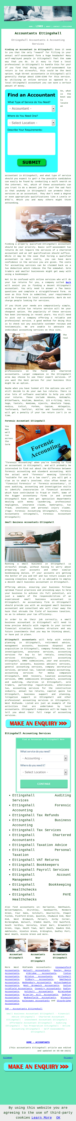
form (62, 291)
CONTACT (56, 26)
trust (13, 188)
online (32, 80)
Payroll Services (53, 870)
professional (12, 65)
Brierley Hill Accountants (40, 995)
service (66, 175)
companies (38, 374)
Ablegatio (64, 406)
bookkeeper (21, 274)
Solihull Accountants (38, 991)
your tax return (45, 412)
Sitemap (7, 1058)
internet (16, 185)
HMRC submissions (28, 679)
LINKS (39, 26)
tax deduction (13, 268)
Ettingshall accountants (20, 640)
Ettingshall (44, 58)
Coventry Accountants (48, 989)
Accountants (43, 967)
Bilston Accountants (39, 976)
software (28, 394)
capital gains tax (59, 691)
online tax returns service (35, 309)
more (45, 934)
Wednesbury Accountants (36, 982)
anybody (20, 191)
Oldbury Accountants (39, 979)
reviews (61, 324)
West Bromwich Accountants (41, 985)
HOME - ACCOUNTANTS (38, 1042)
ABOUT (48, 26)
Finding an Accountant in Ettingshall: (29, 49)
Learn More (42, 1118)
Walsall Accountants (36, 970)
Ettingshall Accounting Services (28, 733)
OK (58, 1118)
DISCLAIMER (67, 26)
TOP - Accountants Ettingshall (23, 1009)
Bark (68, 282)
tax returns (50, 391)
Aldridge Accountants (41, 973)
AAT (30, 253)
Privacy (68, 1058)
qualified (35, 244)
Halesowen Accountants (36, 1001)
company (31, 318)
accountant (11, 259)
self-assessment (24, 56)
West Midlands (23, 967)
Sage (7, 403)
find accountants (23, 907)
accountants (38, 74)
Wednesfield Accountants (40, 998)
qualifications (40, 197)
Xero (67, 400)
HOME (31, 26)
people (18, 300)
